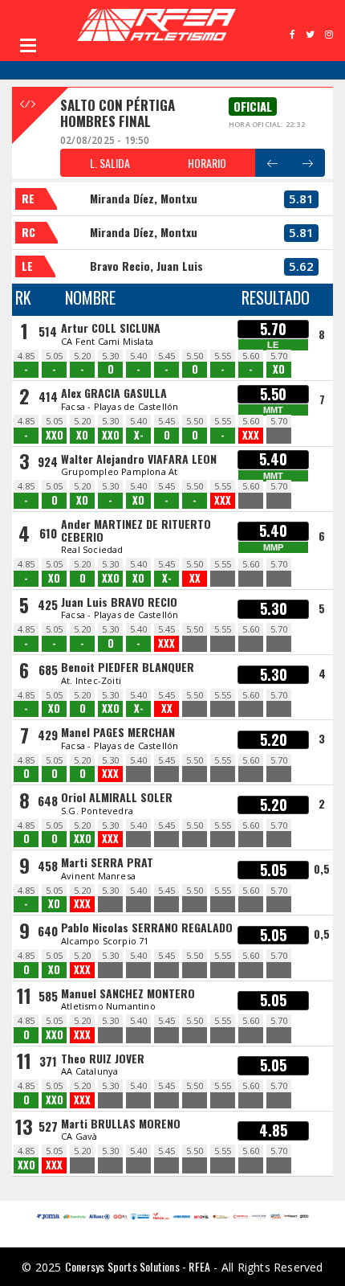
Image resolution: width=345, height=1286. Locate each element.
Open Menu (28, 45)
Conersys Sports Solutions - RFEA (137, 1266)
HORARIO (207, 162)
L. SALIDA (110, 162)
